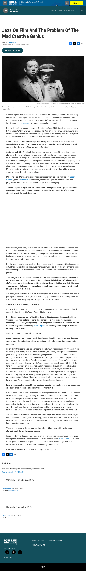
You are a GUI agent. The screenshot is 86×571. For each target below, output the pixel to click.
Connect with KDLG (38, 540)
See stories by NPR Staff (12, 472)
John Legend (39, 325)
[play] (5, 10)
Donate (77, 3)
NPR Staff (12, 42)
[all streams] (83, 10)
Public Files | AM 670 (38, 545)
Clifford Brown (25, 180)
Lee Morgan (24, 123)
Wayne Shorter (65, 439)
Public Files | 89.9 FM (55, 540)
